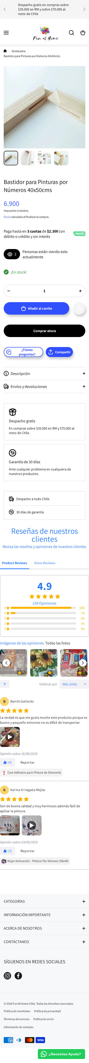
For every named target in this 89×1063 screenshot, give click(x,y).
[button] (6, 9)
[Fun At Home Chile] (44, 33)
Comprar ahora (44, 331)
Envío (7, 217)
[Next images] (83, 663)
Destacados (19, 51)
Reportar (28, 762)
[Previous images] (6, 663)
